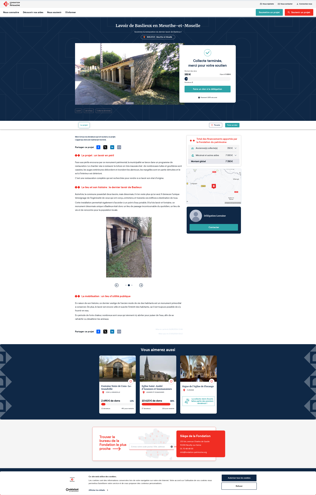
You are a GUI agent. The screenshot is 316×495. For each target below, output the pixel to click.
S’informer (70, 12)
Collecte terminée (104, 111)
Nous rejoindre (268, 4)
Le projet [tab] (84, 125)
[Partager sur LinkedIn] (112, 147)
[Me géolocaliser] (172, 447)
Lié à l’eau (89, 111)
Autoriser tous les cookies (239, 478)
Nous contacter (287, 4)
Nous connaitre (11, 12)
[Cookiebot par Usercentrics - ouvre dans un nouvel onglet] (72, 490)
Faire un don (232, 125)
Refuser (239, 486)
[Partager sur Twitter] (105, 147)
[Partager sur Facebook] (98, 147)
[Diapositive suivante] (141, 285)
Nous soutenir (54, 12)
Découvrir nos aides (33, 12)
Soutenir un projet (300, 12)
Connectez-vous (305, 4)
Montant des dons (191, 71)
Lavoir (78, 111)
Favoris (217, 125)
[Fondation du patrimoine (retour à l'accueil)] (11, 4)
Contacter (214, 227)
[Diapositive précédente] (116, 285)
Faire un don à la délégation (207, 89)
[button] (126, 285)
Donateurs (189, 82)
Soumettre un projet (269, 12)
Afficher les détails (97, 490)
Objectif (225, 74)
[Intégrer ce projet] (119, 147)
